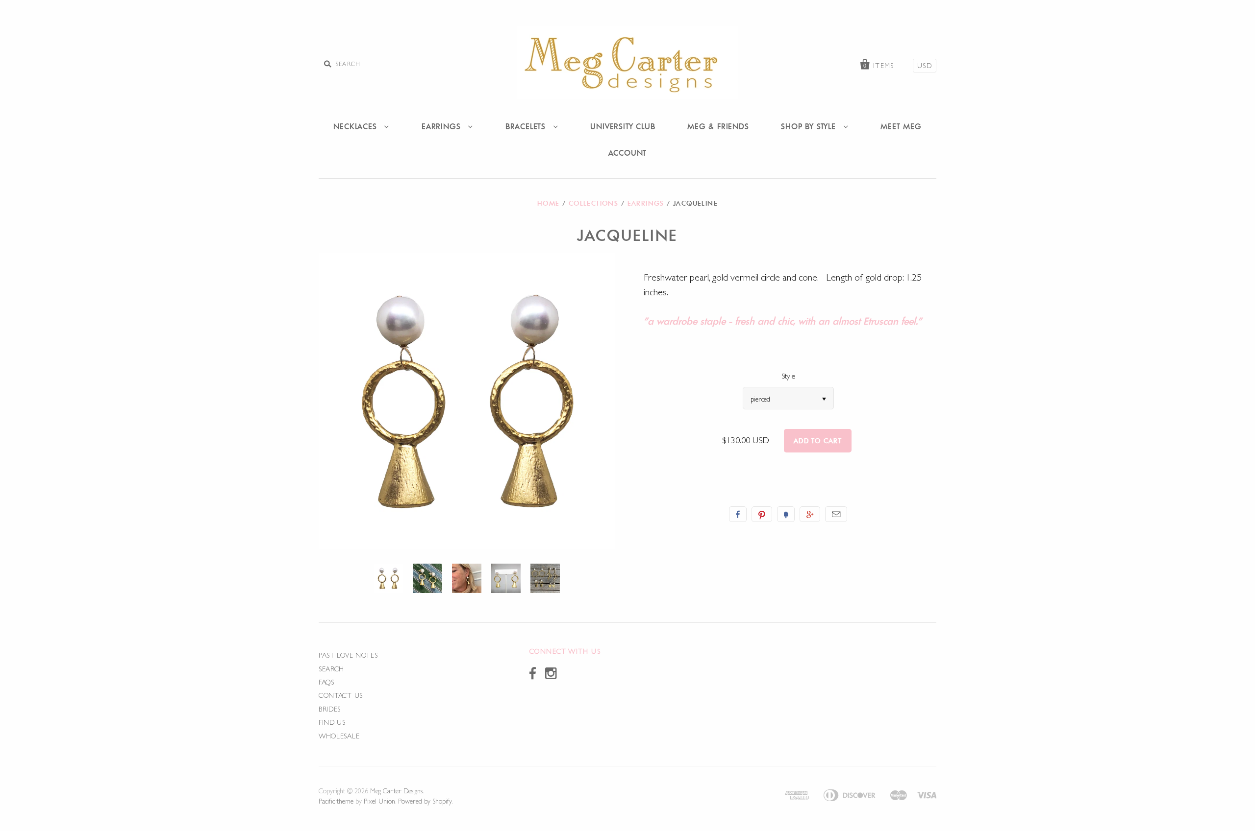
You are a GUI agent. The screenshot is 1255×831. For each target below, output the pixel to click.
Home (548, 203)
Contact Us (341, 695)
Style (788, 375)
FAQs (326, 682)
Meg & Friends (718, 126)
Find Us (332, 722)
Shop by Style (809, 126)
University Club (622, 126)
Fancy (786, 514)
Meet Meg (900, 126)
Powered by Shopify (425, 801)
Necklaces (356, 126)
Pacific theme (336, 801)
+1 (810, 514)
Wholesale (339, 736)
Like (738, 514)
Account (627, 153)
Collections (593, 203)
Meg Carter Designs (396, 791)
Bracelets (527, 126)
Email (836, 514)
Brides (330, 709)
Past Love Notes (348, 655)
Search (331, 669)
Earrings (442, 126)
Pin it (762, 514)
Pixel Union (379, 801)
